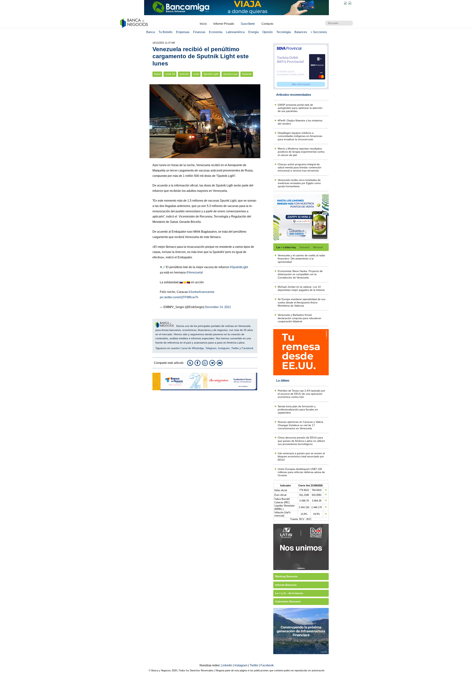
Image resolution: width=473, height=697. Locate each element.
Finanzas (199, 32)
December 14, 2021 (218, 307)
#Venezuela (194, 272)
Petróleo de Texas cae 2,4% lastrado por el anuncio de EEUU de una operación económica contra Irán (301, 394)
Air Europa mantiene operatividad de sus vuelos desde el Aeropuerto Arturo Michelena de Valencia (301, 302)
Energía (253, 32)
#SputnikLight (239, 267)
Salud (157, 74)
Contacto (267, 23)
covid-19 (170, 74)
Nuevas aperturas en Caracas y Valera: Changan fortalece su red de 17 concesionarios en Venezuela (301, 425)
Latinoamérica (235, 32)
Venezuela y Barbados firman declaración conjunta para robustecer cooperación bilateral (299, 318)
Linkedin (227, 665)
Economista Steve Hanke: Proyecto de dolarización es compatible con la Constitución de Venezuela (300, 274)
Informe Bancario (286, 584)
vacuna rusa (230, 74)
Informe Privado (223, 23)
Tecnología (283, 32)
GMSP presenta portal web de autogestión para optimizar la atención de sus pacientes (300, 108)
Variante (246, 74)
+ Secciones (319, 32)
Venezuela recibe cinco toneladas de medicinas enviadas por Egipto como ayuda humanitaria (299, 183)
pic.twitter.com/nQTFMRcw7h (179, 297)
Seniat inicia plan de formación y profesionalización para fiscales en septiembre (298, 409)
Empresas (182, 32)
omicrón (184, 74)
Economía (215, 32)
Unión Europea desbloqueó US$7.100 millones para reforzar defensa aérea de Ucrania (301, 472)
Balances (301, 32)
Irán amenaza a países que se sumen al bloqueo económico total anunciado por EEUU (301, 456)
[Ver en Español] (349, 2)
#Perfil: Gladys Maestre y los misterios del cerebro (300, 122)
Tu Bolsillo (165, 32)
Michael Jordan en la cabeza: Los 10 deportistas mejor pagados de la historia (301, 288)
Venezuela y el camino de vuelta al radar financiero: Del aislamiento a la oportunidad (301, 258)
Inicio (203, 23)
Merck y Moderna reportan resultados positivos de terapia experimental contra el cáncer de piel (301, 152)
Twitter (235, 348)
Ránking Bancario (286, 576)
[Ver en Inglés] (345, 2)
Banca (150, 32)
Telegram (210, 348)
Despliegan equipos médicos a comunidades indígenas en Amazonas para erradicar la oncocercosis (300, 136)
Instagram (224, 348)
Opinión (267, 32)
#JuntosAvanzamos (201, 291)
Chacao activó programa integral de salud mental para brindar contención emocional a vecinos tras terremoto (299, 167)
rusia (196, 74)
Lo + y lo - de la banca (289, 593)
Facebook (247, 348)
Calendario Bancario (288, 601)
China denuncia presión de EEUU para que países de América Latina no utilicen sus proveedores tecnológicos (301, 441)
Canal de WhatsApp (192, 348)
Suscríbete (248, 23)
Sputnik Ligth (211, 74)
